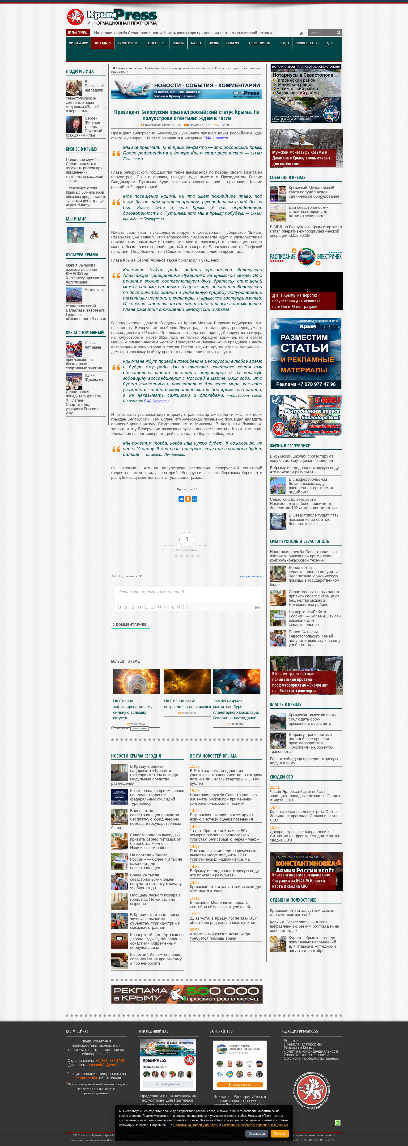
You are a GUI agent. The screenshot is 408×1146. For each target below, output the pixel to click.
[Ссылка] (172, 607)
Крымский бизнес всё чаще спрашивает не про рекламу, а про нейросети (156, 959)
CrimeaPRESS (171, 125)
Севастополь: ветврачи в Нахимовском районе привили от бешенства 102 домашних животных (304, 503)
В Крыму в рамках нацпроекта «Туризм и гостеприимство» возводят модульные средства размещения (145, 775)
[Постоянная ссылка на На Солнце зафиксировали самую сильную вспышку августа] (136, 693)
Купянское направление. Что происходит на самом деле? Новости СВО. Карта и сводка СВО (302, 880)
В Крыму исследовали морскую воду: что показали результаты (225, 873)
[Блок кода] (166, 607)
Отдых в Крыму (258, 43)
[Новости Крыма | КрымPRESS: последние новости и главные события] (112, 25)
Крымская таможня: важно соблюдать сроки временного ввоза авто (313, 719)
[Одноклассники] (188, 499)
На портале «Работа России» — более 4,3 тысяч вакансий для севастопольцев (156, 861)
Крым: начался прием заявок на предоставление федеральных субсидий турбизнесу (157, 797)
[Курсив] (126, 607)
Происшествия (307, 43)
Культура (232, 43)
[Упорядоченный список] (146, 607)
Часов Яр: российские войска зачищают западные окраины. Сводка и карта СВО (305, 795)
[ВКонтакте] (181, 499)
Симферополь (128, 43)
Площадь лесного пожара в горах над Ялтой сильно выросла (155, 899)
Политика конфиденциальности (311, 1051)
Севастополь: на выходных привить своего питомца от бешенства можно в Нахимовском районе (155, 841)
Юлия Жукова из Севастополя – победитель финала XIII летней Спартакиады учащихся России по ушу (84, 394)
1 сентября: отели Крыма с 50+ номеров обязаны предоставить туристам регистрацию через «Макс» (224, 835)
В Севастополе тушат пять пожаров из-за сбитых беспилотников (314, 519)
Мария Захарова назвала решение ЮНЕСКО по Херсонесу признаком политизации (85, 273)
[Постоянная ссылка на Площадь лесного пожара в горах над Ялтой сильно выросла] (119, 908)
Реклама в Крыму (299, 1048)
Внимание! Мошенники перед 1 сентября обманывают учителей (220, 904)
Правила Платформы (303, 1044)
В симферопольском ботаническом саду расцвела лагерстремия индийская (311, 485)
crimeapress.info (84, 1078)
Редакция (292, 1041)
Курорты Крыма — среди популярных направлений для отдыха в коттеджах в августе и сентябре (313, 944)
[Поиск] (338, 32)
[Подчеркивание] (133, 607)
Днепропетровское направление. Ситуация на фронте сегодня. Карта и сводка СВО (305, 835)
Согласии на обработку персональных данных (255, 1125)
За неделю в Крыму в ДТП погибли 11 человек (295, 303)
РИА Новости (156, 401)
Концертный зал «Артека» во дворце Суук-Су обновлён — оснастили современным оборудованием (156, 941)
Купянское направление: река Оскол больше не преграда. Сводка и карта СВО (304, 815)
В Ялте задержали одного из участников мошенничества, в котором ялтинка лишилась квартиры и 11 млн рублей (226, 777)
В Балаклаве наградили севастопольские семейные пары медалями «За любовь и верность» (86, 96)
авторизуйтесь (250, 576)
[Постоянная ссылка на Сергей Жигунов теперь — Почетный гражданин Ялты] (74, 131)
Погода (283, 43)
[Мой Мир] (194, 499)
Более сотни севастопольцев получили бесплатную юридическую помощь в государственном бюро (181, 33)
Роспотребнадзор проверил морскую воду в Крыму (297, 687)
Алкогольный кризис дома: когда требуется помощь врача (220, 936)
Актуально (102, 43)
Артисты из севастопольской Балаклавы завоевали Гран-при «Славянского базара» (86, 304)
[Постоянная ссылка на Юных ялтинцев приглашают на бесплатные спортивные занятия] (74, 356)
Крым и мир (78, 43)
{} (178, 606)
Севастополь (156, 43)
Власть (178, 43)
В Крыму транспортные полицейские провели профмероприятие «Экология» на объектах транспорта (301, 743)
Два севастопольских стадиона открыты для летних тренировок (310, 211)
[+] (185, 606)
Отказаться (257, 1133)
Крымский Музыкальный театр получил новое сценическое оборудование (314, 192)
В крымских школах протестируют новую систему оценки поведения (221, 817)
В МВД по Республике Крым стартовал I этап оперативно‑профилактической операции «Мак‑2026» (306, 231)
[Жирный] (119, 607)
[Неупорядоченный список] (152, 607)
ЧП (71, 55)
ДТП (330, 43)
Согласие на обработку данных (311, 1058)
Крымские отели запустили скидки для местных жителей (226, 888)
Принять (280, 1133)
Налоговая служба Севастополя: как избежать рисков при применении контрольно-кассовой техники (223, 799)
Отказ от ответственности (306, 1055)
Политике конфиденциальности (195, 1125)
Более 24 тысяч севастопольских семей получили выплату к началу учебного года (156, 881)
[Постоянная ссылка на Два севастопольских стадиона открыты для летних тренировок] (278, 220)
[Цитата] (159, 607)
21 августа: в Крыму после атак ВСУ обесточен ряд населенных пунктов (223, 920)
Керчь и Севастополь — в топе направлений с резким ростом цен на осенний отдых (304, 926)
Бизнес (196, 43)
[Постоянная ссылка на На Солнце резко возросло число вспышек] (187, 693)
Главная (121, 68)
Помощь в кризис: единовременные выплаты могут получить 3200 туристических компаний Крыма (223, 855)
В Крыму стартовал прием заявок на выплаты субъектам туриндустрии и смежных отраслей (155, 921)
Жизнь (214, 43)
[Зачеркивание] (139, 607)
